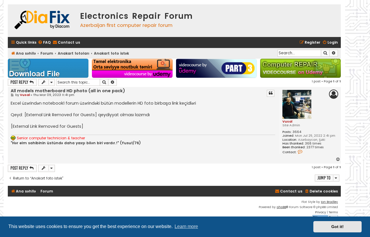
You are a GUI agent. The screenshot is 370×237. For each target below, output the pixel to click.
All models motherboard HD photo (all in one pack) (68, 90)
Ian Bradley (329, 202)
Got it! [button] (337, 226)
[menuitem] (44, 43)
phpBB (281, 207)
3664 (297, 132)
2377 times (315, 147)
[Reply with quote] (270, 93)
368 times (313, 143)
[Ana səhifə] (42, 21)
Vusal (287, 121)
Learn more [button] (186, 226)
